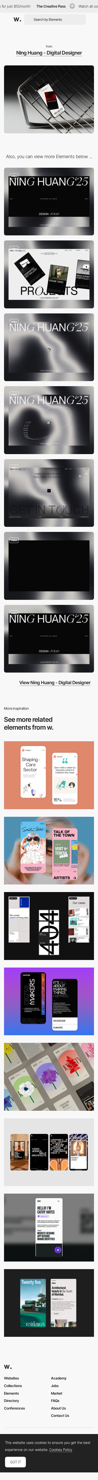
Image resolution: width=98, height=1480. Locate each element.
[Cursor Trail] (49, 420)
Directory (11, 1400)
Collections (13, 1386)
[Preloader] (49, 566)
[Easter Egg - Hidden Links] (49, 493)
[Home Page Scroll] (49, 202)
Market (56, 1393)
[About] (49, 639)
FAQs (55, 1400)
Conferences (14, 1408)
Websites (11, 1378)
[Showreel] (49, 347)
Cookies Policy (60, 1449)
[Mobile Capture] (49, 775)
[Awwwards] (17, 19)
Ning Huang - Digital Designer (49, 52)
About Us (58, 1408)
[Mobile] (49, 926)
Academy (59, 1378)
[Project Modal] (49, 274)
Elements (11, 1393)
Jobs (55, 1386)
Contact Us (60, 1415)
